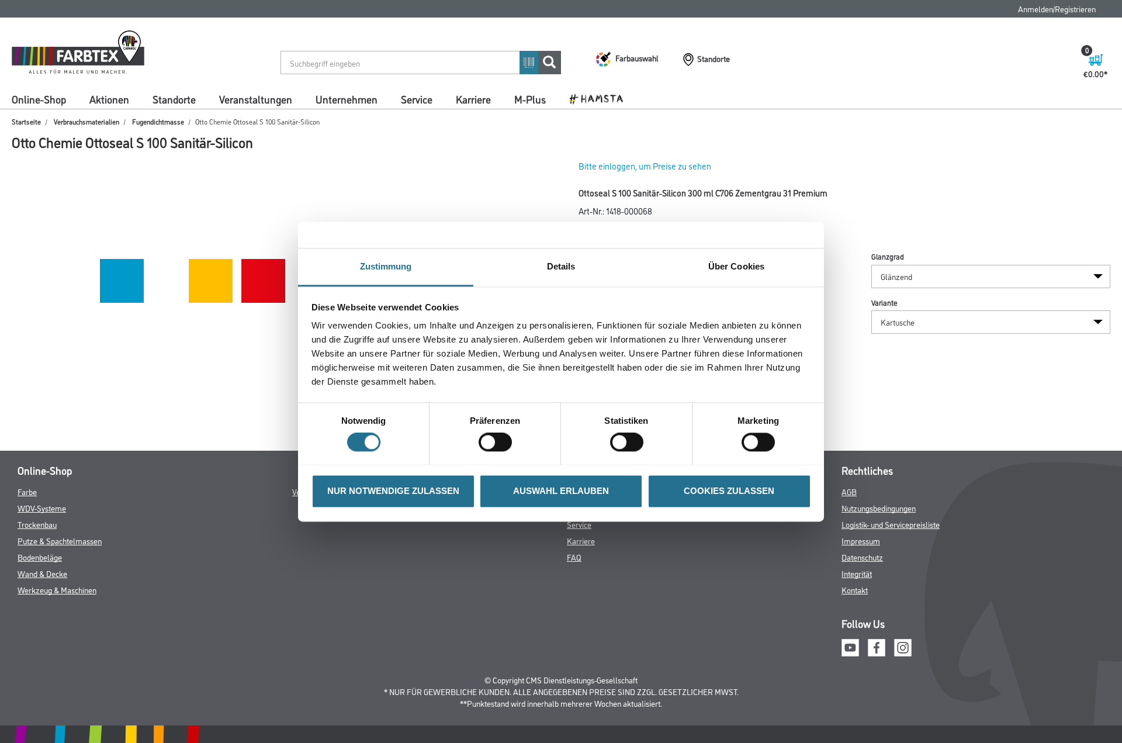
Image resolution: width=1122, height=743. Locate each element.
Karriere (473, 99)
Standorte (174, 99)
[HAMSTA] (600, 98)
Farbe (27, 491)
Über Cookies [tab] (736, 266)
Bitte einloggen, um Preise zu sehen (645, 166)
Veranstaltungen (255, 99)
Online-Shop (39, 99)
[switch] (498, 442)
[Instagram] (903, 646)
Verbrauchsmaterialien (86, 121)
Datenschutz (862, 556)
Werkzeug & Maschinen (57, 589)
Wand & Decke (42, 573)
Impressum (861, 540)
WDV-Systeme (42, 507)
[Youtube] (850, 646)
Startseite (26, 121)
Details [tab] (561, 266)
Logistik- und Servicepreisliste (891, 524)
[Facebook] (876, 646)
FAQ (574, 556)
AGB (849, 491)
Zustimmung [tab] (386, 266)
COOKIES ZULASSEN (729, 491)
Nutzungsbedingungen (879, 507)
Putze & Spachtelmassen (60, 540)
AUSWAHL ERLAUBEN (561, 491)
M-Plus (530, 99)
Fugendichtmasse (158, 121)
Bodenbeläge (40, 556)
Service (416, 99)
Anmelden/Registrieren (1057, 8)
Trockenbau (37, 524)
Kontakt (855, 589)
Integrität (857, 573)
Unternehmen (347, 99)
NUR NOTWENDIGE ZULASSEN (393, 491)
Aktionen (109, 99)
